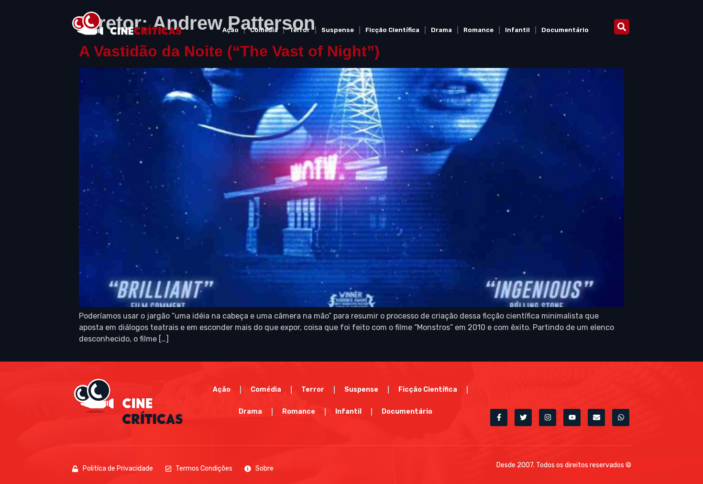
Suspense (337, 29)
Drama (441, 29)
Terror (299, 29)
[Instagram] (547, 417)
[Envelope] (596, 417)
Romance (478, 29)
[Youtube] (572, 417)
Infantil (517, 29)
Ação (230, 29)
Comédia (264, 29)
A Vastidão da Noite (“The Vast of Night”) (229, 51)
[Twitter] (523, 417)
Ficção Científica (392, 29)
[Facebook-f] (498, 417)
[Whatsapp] (620, 417)
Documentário (565, 29)
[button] (621, 26)
